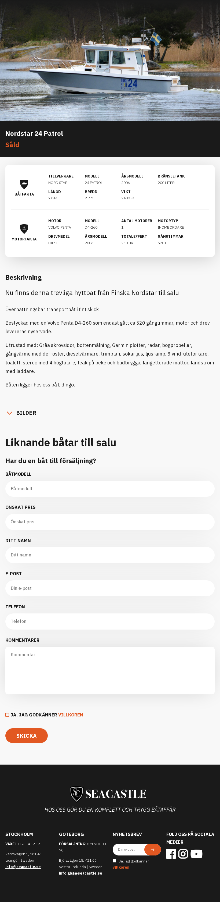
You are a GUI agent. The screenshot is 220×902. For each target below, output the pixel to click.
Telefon (15, 607)
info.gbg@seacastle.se (80, 873)
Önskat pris (20, 507)
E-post (13, 574)
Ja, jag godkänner (46, 715)
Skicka (26, 735)
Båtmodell (18, 474)
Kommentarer (22, 640)
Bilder (26, 412)
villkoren (70, 715)
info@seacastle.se (23, 866)
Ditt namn (18, 541)
